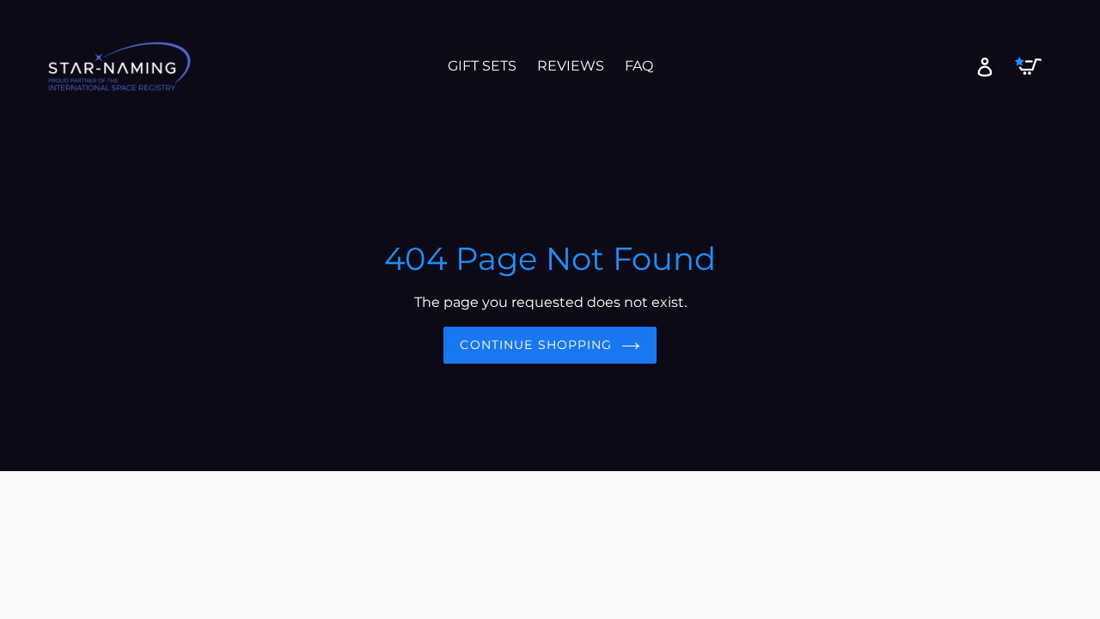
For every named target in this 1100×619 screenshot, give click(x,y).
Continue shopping (536, 344)
